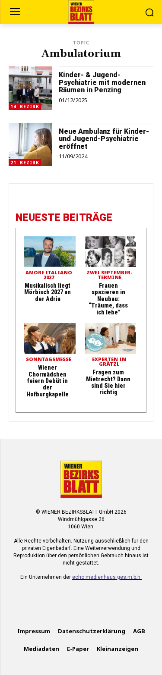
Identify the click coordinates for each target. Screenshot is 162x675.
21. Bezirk (24, 163)
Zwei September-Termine (109, 275)
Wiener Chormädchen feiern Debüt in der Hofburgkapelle (47, 381)
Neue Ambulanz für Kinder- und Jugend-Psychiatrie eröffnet (104, 139)
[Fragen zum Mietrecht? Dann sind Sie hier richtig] (111, 338)
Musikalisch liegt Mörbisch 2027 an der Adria (47, 292)
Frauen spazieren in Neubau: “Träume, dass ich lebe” (108, 299)
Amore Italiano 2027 (48, 275)
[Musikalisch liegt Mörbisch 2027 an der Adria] (50, 251)
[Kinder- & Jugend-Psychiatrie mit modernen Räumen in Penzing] (30, 88)
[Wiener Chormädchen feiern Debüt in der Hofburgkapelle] (50, 338)
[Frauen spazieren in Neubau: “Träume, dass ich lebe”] (111, 251)
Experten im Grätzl (109, 362)
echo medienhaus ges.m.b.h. (107, 577)
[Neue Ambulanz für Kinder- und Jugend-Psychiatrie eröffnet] (30, 144)
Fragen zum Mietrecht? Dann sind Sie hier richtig (108, 382)
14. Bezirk (24, 107)
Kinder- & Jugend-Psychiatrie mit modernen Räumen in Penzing (102, 82)
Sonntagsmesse (48, 359)
